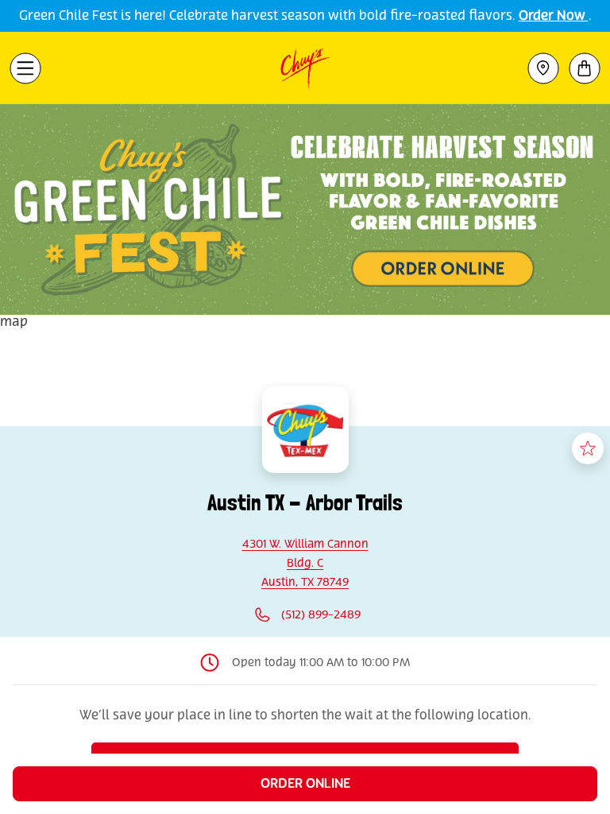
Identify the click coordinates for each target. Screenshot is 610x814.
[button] (25, 68)
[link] (305, 563)
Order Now (554, 16)
